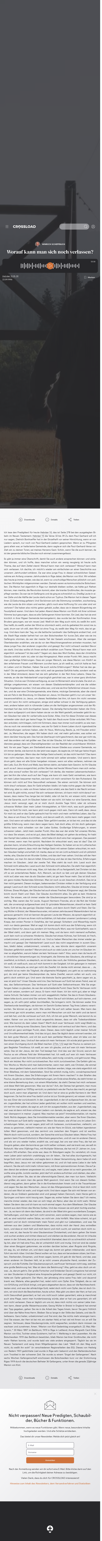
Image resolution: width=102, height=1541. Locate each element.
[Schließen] (95, 1394)
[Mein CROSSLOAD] (93, 227)
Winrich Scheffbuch (53, 244)
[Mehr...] (7, 227)
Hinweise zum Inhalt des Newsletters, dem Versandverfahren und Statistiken (50, 1483)
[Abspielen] (50, 266)
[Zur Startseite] (24, 227)
